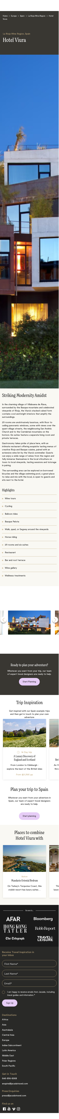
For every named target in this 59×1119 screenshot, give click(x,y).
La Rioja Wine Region (36, 16)
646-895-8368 (9, 1078)
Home (5, 16)
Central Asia (8, 1035)
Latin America (9, 1050)
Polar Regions (9, 1061)
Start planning (29, 816)
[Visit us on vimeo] (13, 1110)
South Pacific (8, 1066)
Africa (5, 1020)
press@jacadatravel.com (14, 1096)
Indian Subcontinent (11, 1045)
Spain (22, 16)
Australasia (7, 1030)
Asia (4, 1025)
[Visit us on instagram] (18, 1109)
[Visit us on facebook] (4, 1109)
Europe (14, 16)
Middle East (8, 1056)
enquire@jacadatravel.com (15, 1084)
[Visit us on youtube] (9, 1109)
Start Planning (29, 682)
